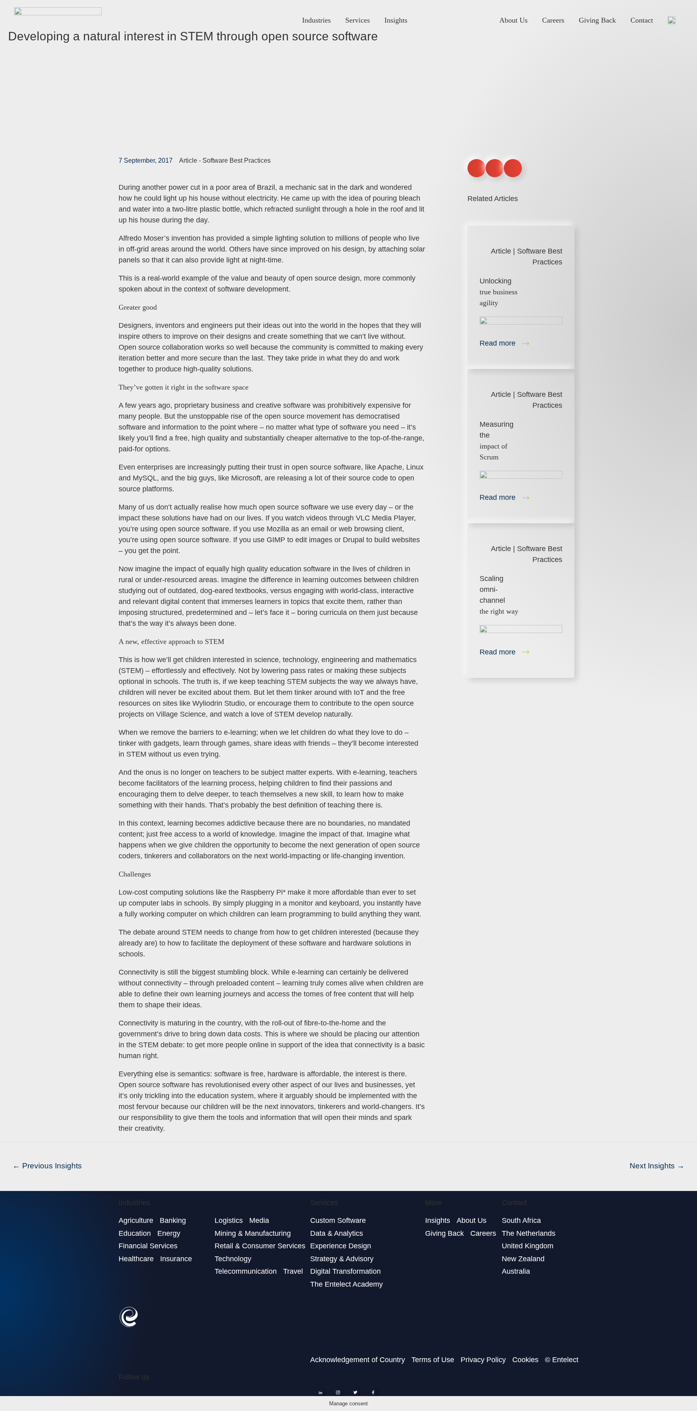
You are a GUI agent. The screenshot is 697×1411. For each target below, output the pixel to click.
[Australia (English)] (671, 20)
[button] (476, 168)
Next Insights (657, 1166)
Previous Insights (47, 1166)
